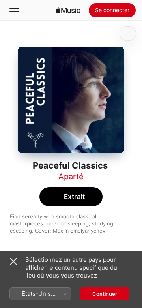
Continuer (104, 294)
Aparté (71, 176)
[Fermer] (13, 261)
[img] (68, 10)
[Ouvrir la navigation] (14, 10)
